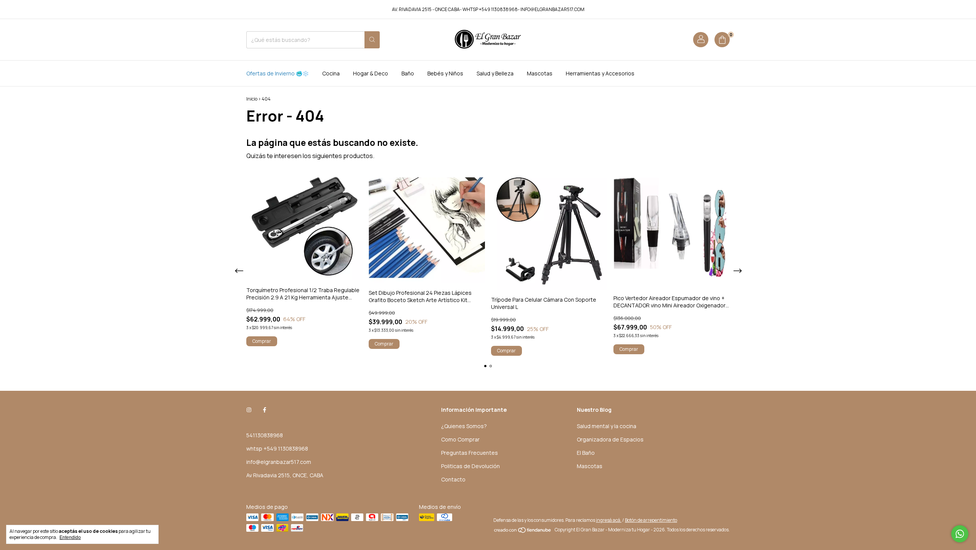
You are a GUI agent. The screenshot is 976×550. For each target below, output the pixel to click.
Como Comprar (460, 439)
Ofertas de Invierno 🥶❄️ (277, 73)
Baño (407, 73)
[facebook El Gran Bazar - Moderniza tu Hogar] (264, 409)
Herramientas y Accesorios (600, 73)
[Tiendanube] (522, 531)
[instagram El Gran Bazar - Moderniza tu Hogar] (249, 409)
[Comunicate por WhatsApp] (959, 533)
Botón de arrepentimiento (651, 520)
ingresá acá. (608, 520)
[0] (722, 39)
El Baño (586, 452)
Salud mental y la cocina (606, 426)
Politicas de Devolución (470, 466)
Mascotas (539, 73)
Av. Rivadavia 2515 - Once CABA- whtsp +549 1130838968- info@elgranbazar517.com (488, 9)
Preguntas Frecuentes (469, 452)
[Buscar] (372, 39)
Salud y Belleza (495, 73)
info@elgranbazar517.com (278, 461)
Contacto (453, 479)
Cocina (331, 73)
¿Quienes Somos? (464, 426)
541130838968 (264, 435)
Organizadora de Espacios (610, 439)
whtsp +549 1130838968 (277, 448)
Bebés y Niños (445, 73)
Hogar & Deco (370, 73)
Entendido (70, 537)
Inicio (251, 99)
